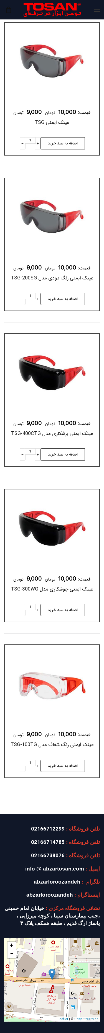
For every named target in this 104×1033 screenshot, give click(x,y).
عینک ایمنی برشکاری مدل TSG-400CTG (52, 433)
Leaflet (63, 1019)
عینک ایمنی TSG (52, 122)
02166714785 (48, 843)
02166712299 (48, 829)
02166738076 (48, 856)
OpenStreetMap (86, 1019)
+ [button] (11, 946)
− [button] (11, 954)
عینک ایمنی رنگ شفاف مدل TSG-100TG (52, 745)
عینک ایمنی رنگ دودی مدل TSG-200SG (52, 278)
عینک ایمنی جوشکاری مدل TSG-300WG (52, 589)
